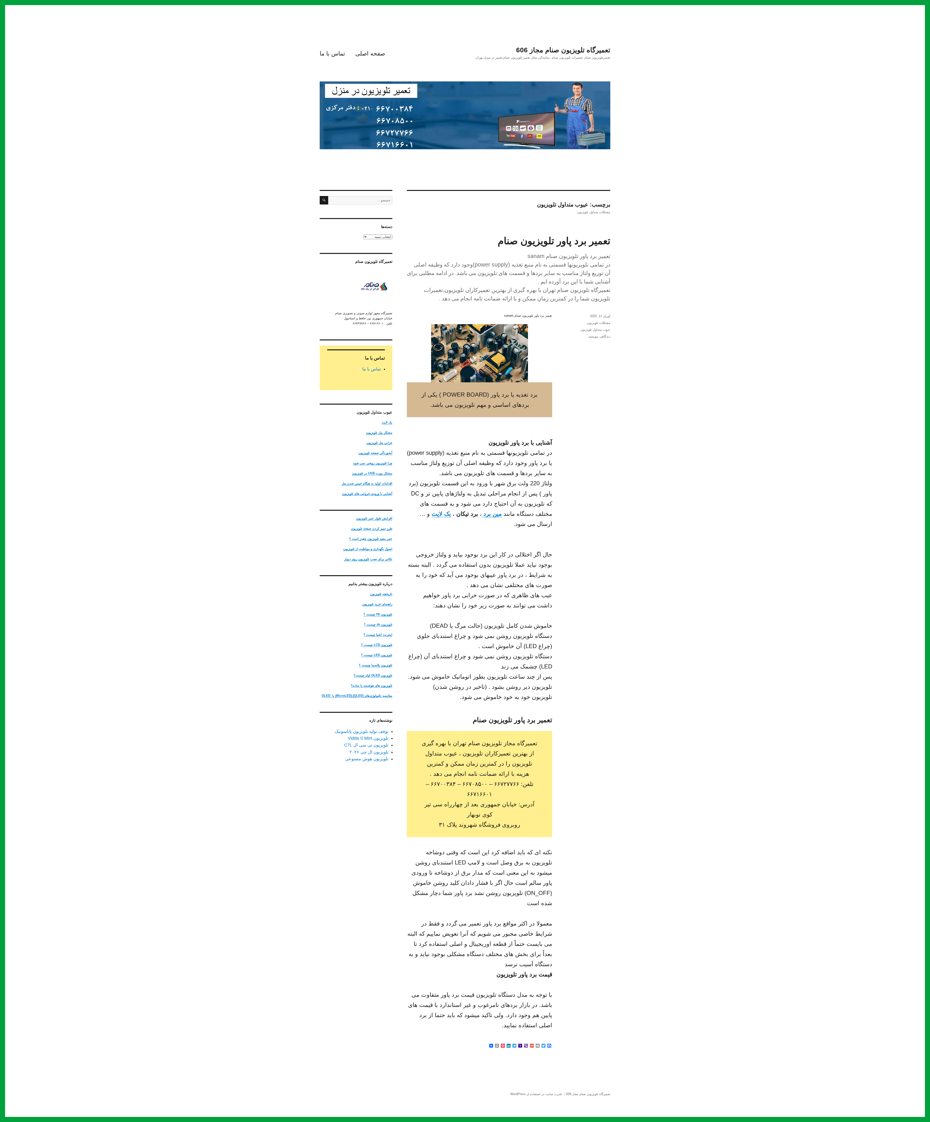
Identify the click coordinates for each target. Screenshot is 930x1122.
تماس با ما (332, 53)
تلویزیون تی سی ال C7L (366, 745)
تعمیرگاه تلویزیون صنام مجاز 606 (563, 50)
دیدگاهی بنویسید (599, 336)
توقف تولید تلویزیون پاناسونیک (361, 731)
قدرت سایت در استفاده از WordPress (536, 1094)
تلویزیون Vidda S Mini (368, 738)
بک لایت (441, 513)
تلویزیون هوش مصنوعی (366, 758)
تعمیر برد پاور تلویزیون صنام (554, 240)
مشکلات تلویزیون (598, 323)
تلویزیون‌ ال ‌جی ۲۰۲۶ (368, 752)
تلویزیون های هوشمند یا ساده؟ (371, 685)
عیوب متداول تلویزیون (595, 329)
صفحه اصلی (370, 53)
